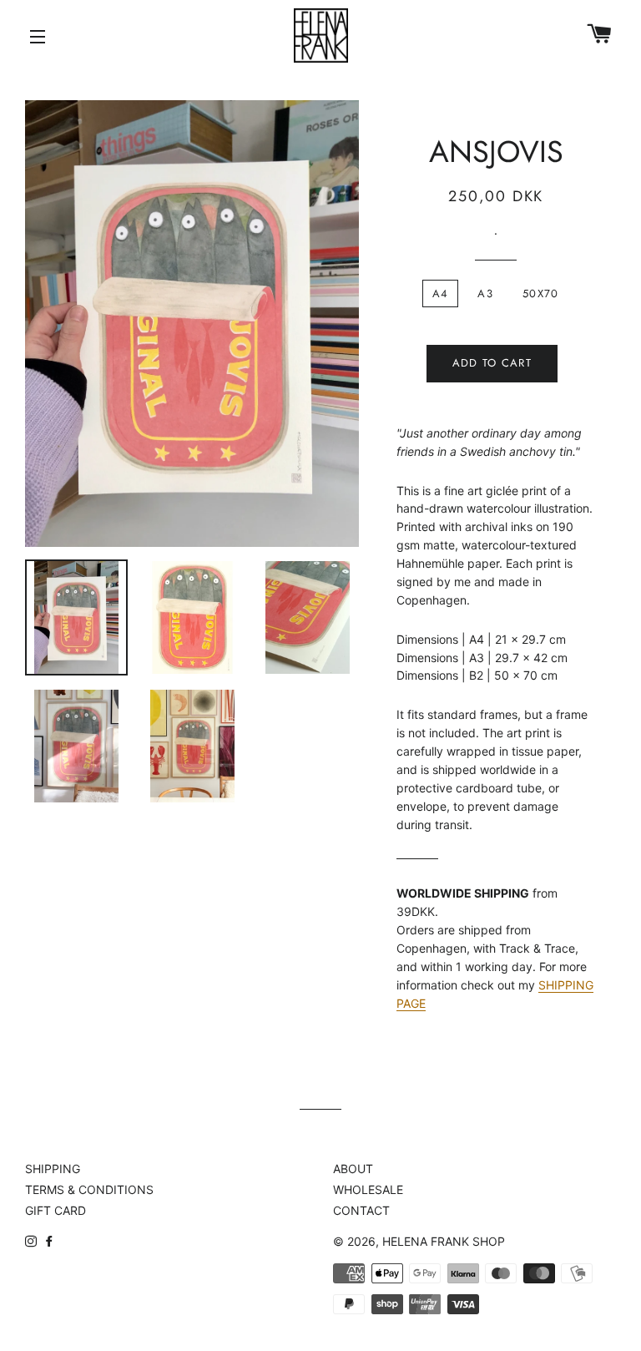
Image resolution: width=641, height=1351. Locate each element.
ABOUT (353, 1168)
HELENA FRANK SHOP (443, 1241)
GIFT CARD (55, 1210)
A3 (485, 293)
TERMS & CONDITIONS (89, 1189)
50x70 (540, 293)
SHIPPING (52, 1168)
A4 (440, 293)
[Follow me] (32, 1241)
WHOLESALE (368, 1189)
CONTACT (361, 1210)
